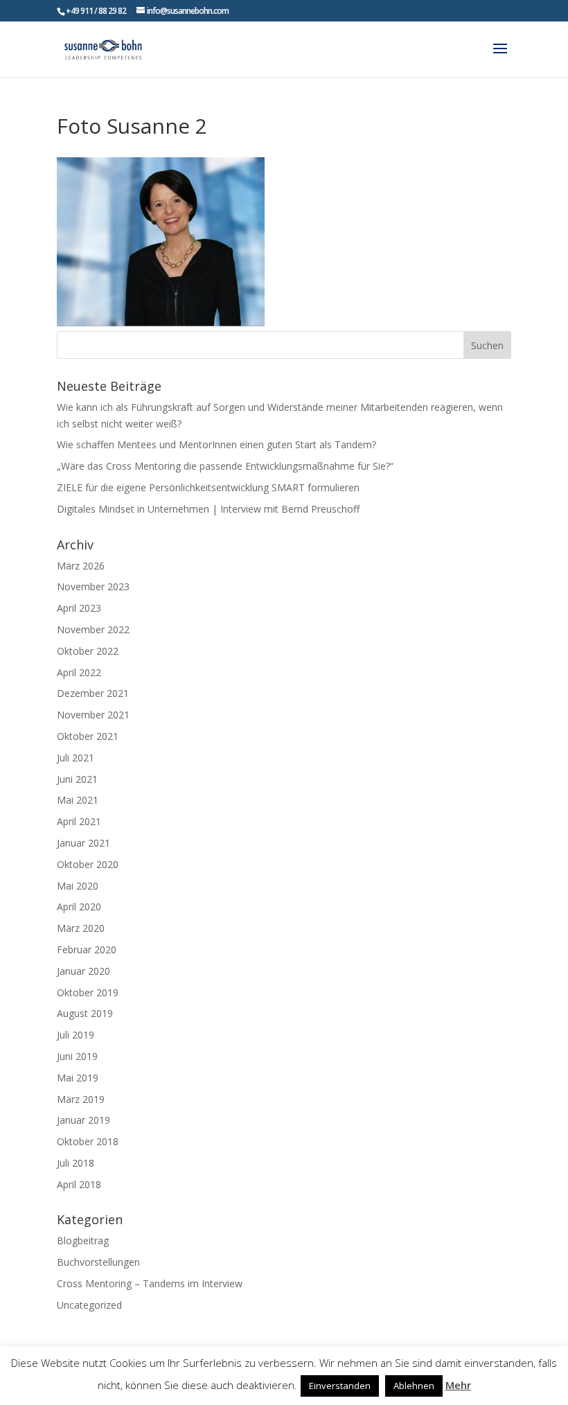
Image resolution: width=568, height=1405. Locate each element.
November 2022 (93, 629)
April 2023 (79, 608)
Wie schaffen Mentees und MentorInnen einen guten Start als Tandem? (216, 444)
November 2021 (93, 714)
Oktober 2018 (87, 1141)
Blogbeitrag (83, 1240)
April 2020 (79, 906)
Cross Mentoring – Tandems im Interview (149, 1283)
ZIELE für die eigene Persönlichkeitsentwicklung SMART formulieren (208, 487)
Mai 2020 (77, 885)
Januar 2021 (83, 842)
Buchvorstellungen (98, 1262)
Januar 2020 (83, 971)
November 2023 (93, 586)
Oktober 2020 (87, 864)
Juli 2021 (75, 757)
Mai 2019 (77, 1077)
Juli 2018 (75, 1162)
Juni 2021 (77, 779)
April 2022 (79, 672)
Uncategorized (89, 1304)
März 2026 (81, 565)
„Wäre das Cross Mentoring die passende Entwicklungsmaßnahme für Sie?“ (225, 465)
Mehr (458, 1385)
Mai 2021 (77, 799)
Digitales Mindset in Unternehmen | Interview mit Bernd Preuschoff (208, 508)
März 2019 (81, 1099)
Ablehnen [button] (413, 1385)
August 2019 (85, 1013)
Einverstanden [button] (340, 1385)
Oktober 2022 (87, 650)
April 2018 (79, 1184)
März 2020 (81, 928)
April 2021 (79, 821)
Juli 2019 (75, 1034)
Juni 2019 (77, 1056)
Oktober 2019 (87, 992)
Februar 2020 (86, 949)
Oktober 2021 (87, 736)
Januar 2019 (83, 1119)
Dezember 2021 (93, 693)
